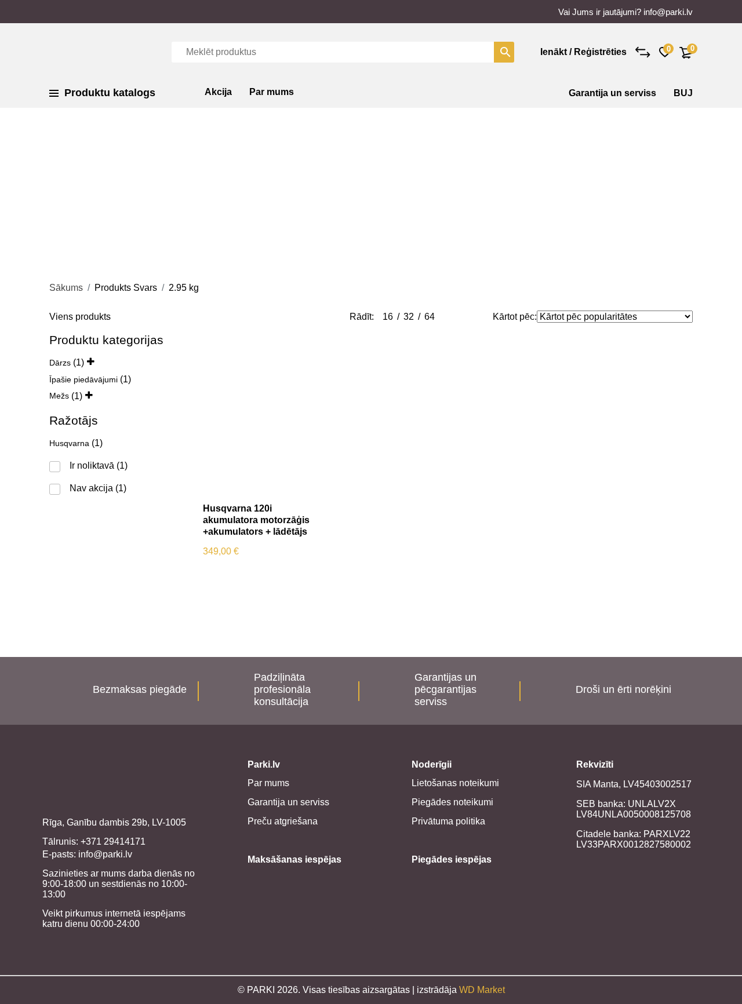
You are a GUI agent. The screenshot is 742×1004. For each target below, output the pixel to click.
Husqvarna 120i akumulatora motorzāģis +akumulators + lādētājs (256, 519)
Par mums (271, 92)
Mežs (59, 395)
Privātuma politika (448, 821)
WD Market (482, 990)
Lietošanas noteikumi (455, 783)
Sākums (66, 288)
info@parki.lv (668, 12)
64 (429, 317)
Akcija (218, 92)
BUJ (683, 93)
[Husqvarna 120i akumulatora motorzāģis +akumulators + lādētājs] (256, 413)
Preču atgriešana (283, 821)
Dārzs (60, 362)
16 (388, 317)
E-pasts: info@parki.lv (87, 854)
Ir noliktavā (92, 465)
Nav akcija (91, 488)
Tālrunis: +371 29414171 (94, 841)
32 (408, 317)
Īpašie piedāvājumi (83, 379)
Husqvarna (69, 443)
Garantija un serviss (612, 93)
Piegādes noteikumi (452, 802)
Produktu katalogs (109, 92)
